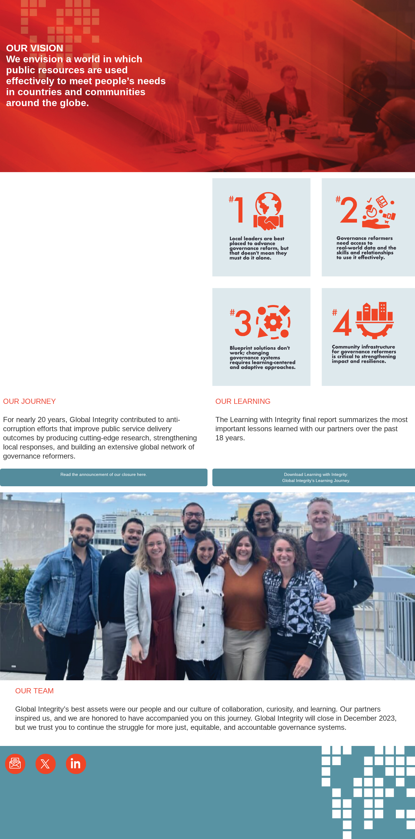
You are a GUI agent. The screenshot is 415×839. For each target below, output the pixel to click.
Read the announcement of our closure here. (103, 474)
